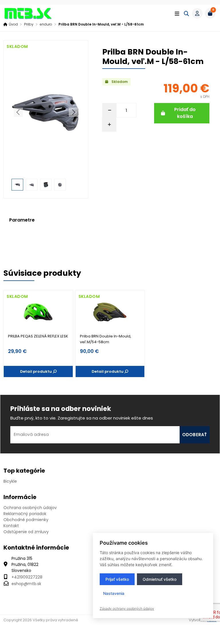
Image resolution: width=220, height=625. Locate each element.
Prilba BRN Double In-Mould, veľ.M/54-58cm (105, 339)
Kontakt (11, 526)
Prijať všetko (117, 579)
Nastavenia (113, 593)
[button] (197, 13)
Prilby (29, 24)
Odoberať (194, 435)
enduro (46, 24)
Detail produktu (36, 371)
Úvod (13, 24)
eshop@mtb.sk (26, 584)
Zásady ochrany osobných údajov (127, 608)
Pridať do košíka (185, 113)
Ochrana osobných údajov (30, 508)
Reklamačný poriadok (24, 514)
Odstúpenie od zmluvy (26, 532)
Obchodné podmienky (25, 520)
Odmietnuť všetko (159, 579)
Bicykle (10, 481)
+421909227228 (26, 577)
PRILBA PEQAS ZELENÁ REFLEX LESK (38, 336)
